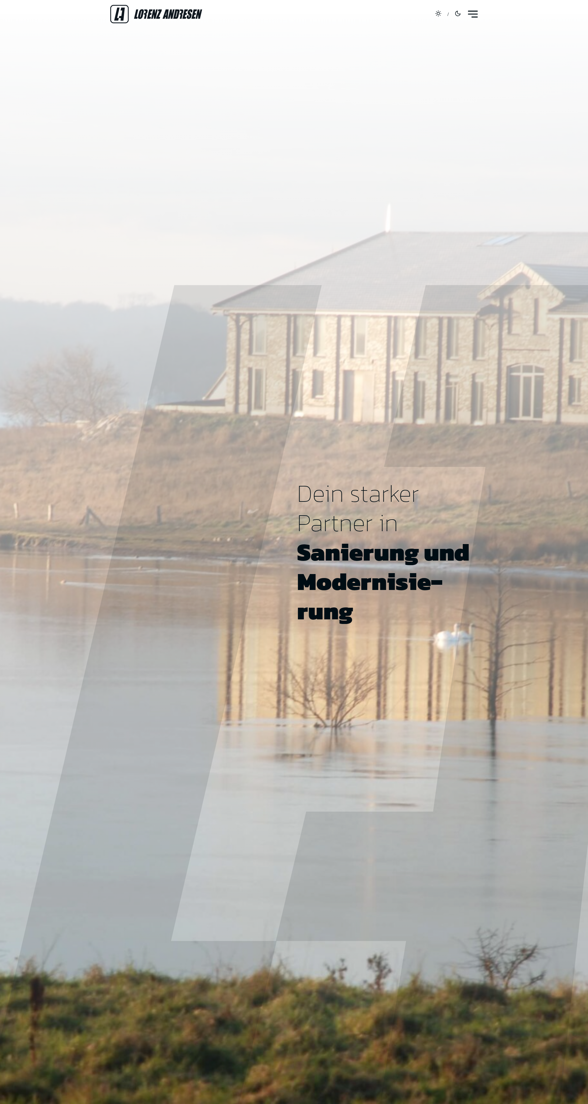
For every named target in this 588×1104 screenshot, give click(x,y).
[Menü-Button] (473, 14)
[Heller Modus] (438, 14)
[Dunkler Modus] (458, 14)
